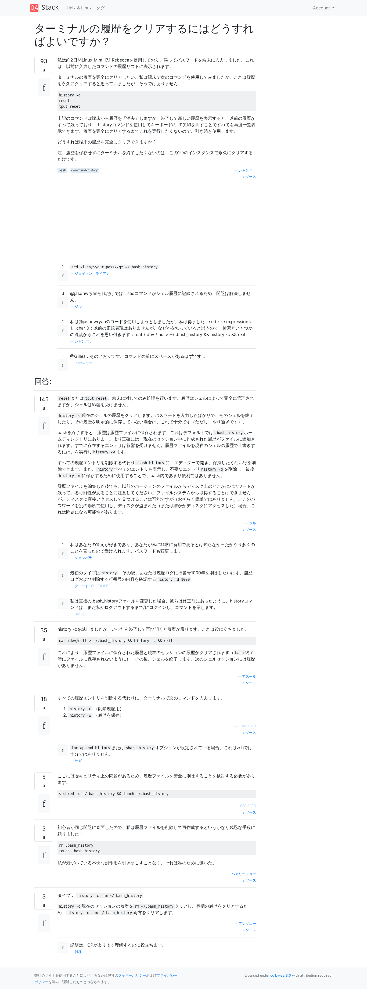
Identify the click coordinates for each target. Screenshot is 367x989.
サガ (78, 761)
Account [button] (322, 7)
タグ (100, 7)
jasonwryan (83, 363)
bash (62, 170)
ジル (78, 307)
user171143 (247, 726)
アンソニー (247, 924)
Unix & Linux (79, 7)
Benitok (80, 614)
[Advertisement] (156, 217)
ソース (250, 177)
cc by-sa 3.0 (280, 975)
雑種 (78, 952)
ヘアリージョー (244, 874)
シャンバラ (247, 170)
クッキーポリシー (132, 975)
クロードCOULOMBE (91, 586)
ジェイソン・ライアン (92, 274)
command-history (84, 170)
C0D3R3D (248, 806)
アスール (249, 676)
